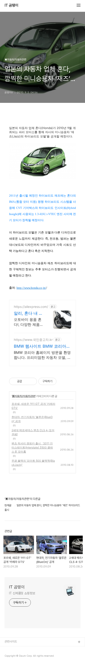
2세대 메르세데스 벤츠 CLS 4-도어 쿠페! (33, 432)
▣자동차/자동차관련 (23, 396)
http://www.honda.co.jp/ (31, 287)
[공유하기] (26, 381)
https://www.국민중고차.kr (33, 340)
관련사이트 (11, 641)
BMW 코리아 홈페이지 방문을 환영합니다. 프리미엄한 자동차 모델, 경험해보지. (42, 355)
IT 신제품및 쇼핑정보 (22, 593)
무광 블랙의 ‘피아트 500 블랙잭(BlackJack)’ (33, 462)
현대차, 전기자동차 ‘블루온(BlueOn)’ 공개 (32, 419)
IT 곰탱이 (11, 5)
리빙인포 (10, 649)
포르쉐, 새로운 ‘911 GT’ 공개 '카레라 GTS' (33, 406)
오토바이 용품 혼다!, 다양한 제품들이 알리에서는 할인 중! (28, 322)
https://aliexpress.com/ (31, 307)
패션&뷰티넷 (12, 656)
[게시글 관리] (32, 381)
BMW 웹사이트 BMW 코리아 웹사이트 (40, 346)
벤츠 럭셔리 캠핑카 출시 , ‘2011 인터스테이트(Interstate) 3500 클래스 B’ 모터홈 (32, 447)
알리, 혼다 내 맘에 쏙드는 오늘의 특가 (28, 313)
